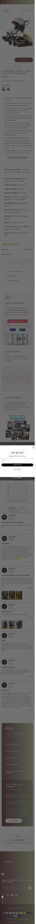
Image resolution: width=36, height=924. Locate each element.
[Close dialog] (33, 447)
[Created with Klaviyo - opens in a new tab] (17, 478)
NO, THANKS (17, 469)
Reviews (2, 901)
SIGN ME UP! (17, 464)
